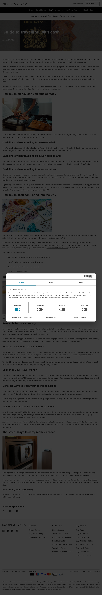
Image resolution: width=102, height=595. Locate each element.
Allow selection (51, 317)
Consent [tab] (21, 282)
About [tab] (81, 282)
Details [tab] (51, 282)
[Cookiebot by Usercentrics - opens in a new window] (85, 276)
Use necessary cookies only (22, 317)
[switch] (40, 309)
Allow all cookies (80, 317)
